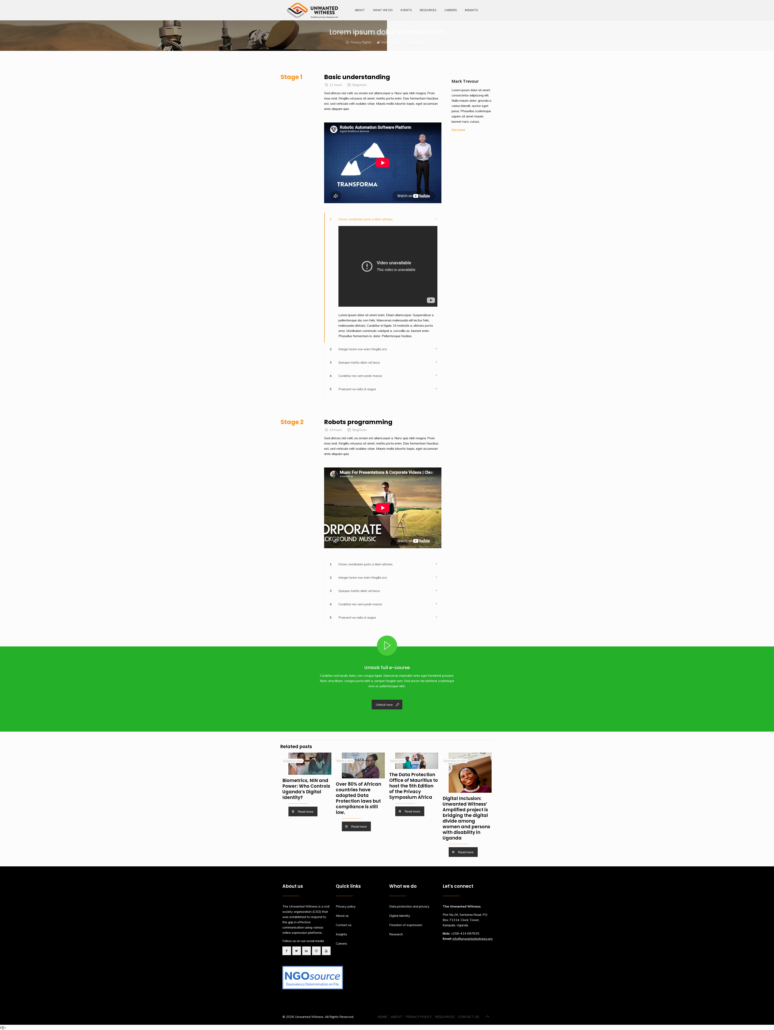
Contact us (344, 925)
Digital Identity (399, 916)
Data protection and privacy (409, 906)
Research (396, 934)
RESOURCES (445, 1017)
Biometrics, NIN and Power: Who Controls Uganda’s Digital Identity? (306, 789)
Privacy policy (346, 906)
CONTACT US (468, 1017)
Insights (341, 934)
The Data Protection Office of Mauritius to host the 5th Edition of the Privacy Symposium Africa (413, 786)
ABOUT (396, 1017)
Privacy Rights (360, 42)
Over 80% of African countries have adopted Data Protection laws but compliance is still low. (358, 798)
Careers (341, 943)
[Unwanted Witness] (312, 10)
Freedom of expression (405, 925)
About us (342, 916)
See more (458, 130)
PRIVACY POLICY (419, 1017)
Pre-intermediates (416, 42)
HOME (382, 1017)
